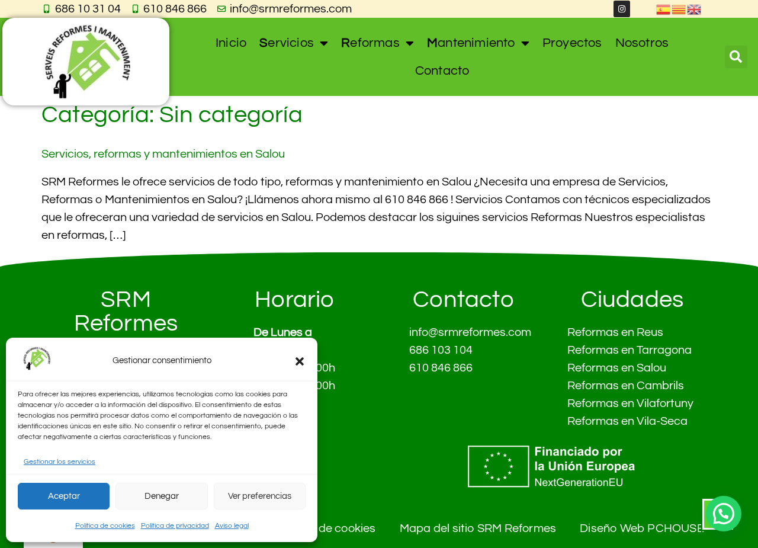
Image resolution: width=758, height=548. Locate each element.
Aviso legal (232, 526)
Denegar (161, 496)
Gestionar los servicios (59, 462)
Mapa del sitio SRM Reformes (478, 528)
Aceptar (64, 496)
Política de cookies (105, 526)
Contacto (442, 71)
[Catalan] (679, 9)
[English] (694, 9)
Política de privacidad (175, 526)
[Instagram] (622, 9)
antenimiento (471, 43)
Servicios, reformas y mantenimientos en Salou (163, 154)
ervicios (286, 43)
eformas (370, 43)
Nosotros (642, 43)
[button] (300, 361)
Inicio (231, 43)
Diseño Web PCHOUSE (642, 528)
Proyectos (572, 43)
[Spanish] (664, 9)
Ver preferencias (259, 496)
